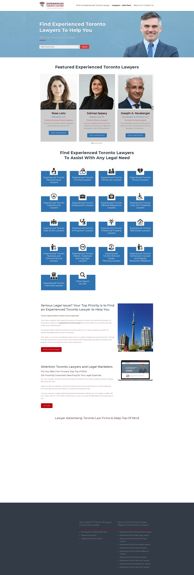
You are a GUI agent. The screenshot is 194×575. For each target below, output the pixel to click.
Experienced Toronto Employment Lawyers (83, 204)
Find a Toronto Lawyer (51, 349)
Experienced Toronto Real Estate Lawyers (140, 229)
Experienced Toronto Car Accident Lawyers (135, 544)
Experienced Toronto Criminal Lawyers (82, 178)
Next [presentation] (152, 108)
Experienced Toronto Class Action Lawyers (53, 229)
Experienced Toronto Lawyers (91, 539)
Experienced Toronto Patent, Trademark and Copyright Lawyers (82, 257)
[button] (92, 143)
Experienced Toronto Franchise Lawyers (53, 284)
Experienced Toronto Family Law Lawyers (111, 178)
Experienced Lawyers (88, 535)
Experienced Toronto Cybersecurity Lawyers (53, 205)
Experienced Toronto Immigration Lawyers (82, 229)
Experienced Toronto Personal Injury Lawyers (53, 179)
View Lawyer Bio (58, 133)
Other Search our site (82, 282)
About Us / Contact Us (144, 5)
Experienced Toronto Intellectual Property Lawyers (111, 230)
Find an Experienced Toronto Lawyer (93, 5)
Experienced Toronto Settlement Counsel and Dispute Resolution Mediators (140, 257)
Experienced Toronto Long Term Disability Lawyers (140, 205)
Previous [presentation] (42, 108)
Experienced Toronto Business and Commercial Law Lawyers (53, 257)
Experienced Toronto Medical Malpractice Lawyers (111, 205)
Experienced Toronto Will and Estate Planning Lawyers (111, 257)
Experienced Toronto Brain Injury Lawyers (134, 535)
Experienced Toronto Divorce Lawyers (140, 178)
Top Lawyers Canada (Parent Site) (94, 532)
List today (46, 406)
